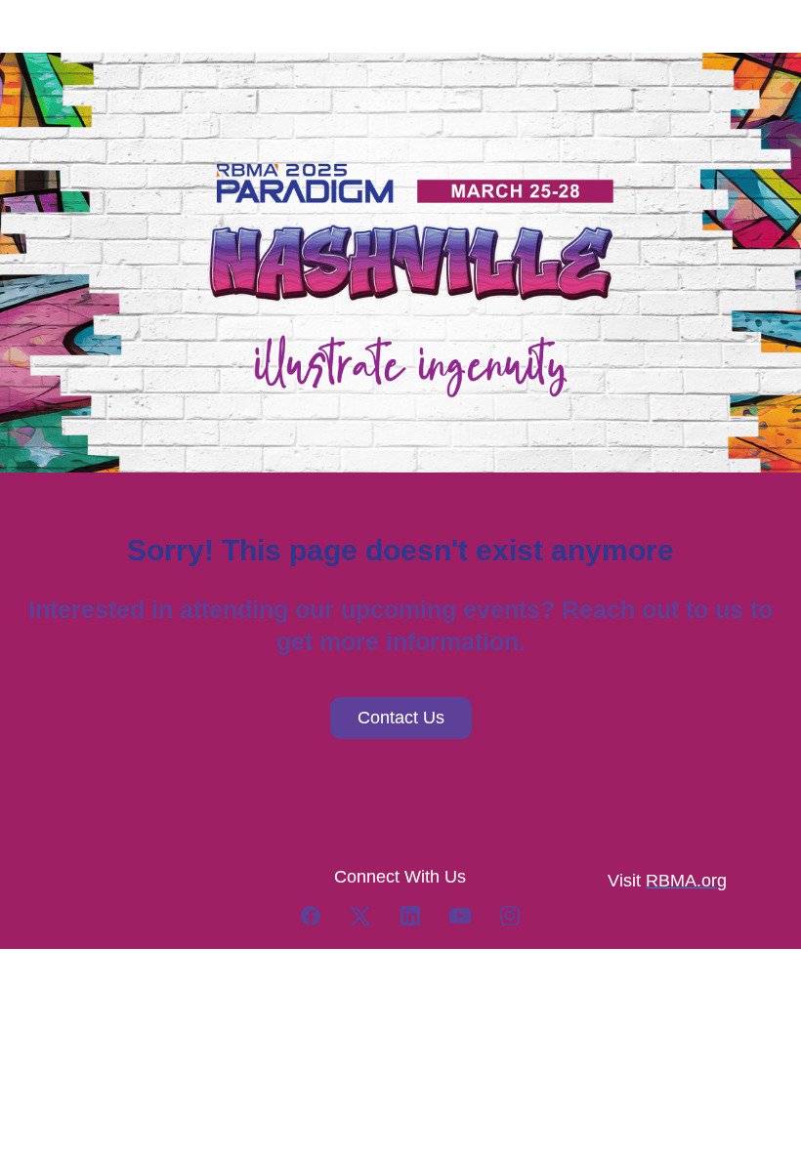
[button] (321, 922)
